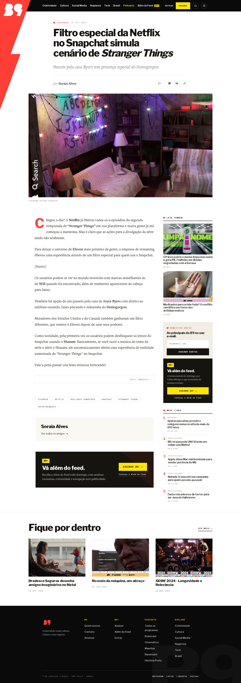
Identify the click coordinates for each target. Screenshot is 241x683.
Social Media (79, 5)
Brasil (116, 5)
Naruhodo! (151, 654)
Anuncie (89, 637)
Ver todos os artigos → (54, 433)
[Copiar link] (184, 83)
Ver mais (205, 528)
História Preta (153, 660)
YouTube (194, 676)
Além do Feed (145, 5)
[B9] (15, 5)
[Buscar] (195, 6)
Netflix (59, 399)
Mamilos (150, 648)
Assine (183, 5)
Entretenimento (47, 406)
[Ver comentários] (159, 83)
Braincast (150, 636)
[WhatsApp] (169, 83)
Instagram (157, 676)
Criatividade (49, 5)
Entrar (169, 5)
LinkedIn (182, 676)
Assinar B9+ (133, 466)
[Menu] (204, 6)
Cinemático (152, 642)
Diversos (63, 22)
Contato (89, 631)
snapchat (107, 399)
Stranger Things (128, 399)
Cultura (64, 5)
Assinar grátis (188, 351)
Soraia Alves (67, 83)
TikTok (170, 676)
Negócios (95, 5)
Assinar (119, 625)
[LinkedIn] (177, 83)
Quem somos (92, 625)
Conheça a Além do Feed (132, 474)
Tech (107, 5)
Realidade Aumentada (82, 399)
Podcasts (128, 5)
